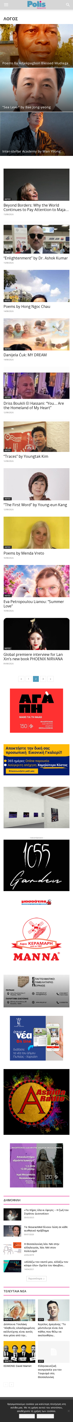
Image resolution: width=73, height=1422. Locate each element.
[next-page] (50, 679)
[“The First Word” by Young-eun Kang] (36, 484)
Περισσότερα (35, 1278)
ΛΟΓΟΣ (8, 199)
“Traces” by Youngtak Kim (26, 456)
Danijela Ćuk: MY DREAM (25, 354)
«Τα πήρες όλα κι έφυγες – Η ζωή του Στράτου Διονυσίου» (46, 1211)
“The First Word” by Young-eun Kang (35, 504)
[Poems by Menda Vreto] (36, 533)
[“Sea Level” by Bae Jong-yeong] (36, 90)
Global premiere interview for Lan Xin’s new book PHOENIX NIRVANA (33, 656)
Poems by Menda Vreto (24, 553)
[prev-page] (21, 679)
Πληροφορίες (45, 1416)
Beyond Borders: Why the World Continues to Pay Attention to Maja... (36, 207)
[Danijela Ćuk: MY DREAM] (36, 334)
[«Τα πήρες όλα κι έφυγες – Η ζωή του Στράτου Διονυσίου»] (12, 1214)
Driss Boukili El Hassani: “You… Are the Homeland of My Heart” (34, 405)
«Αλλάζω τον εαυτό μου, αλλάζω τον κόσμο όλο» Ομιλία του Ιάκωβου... (46, 1263)
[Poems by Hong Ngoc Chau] (36, 286)
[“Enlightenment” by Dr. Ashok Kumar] (36, 237)
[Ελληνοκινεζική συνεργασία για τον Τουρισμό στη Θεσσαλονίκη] (54, 1352)
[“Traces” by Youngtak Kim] (36, 436)
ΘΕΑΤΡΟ (8, 1319)
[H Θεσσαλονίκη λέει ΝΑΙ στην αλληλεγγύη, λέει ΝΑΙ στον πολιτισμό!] (12, 1248)
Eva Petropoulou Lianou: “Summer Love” (34, 603)
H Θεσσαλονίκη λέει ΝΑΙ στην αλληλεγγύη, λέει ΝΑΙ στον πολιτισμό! (41, 1247)
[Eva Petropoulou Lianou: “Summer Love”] (36, 581)
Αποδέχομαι (26, 1416)
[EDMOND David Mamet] (19, 1352)
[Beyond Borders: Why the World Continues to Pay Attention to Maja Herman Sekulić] (36, 185)
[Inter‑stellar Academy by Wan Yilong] (36, 134)
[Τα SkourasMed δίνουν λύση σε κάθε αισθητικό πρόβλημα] (12, 1231)
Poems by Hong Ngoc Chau (27, 306)
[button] (6, 5)
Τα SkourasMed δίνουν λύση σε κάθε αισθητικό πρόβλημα (46, 1228)
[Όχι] (68, 1411)
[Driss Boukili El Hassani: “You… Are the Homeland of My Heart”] (36, 383)
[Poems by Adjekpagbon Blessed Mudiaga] (36, 46)
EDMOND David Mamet (18, 1366)
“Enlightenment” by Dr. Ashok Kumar (36, 258)
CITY (41, 1319)
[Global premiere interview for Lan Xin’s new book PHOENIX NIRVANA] (36, 634)
